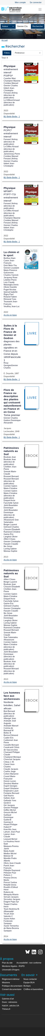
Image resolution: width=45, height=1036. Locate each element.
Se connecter (36, 2)
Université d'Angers (10, 970)
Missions (6, 982)
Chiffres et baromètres (33, 989)
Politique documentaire (12, 986)
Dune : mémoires (9, 1002)
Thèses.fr (6, 1009)
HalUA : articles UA (10, 1006)
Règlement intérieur (11, 979)
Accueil (5, 40)
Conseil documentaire (12, 989)
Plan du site (7, 963)
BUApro (27, 986)
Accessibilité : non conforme (28, 963)
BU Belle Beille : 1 (12, 117)
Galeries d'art (8, 999)
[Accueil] (12, 9)
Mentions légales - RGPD (13, 966)
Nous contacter (30, 979)
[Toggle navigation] (40, 9)
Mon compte (20, 2)
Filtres (7, 53)
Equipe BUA (29, 982)
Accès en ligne (10, 315)
